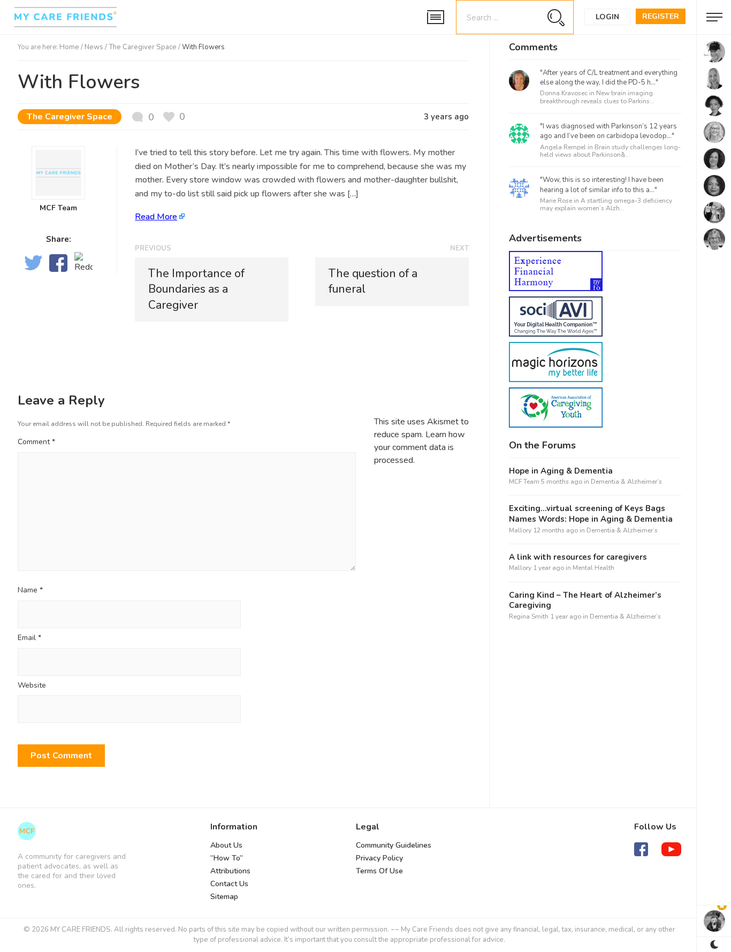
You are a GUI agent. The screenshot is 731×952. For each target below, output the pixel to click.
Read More (156, 217)
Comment (36, 442)
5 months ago (561, 481)
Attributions (230, 871)
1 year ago (548, 567)
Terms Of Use (379, 871)
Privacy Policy (379, 858)
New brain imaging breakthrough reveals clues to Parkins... (597, 97)
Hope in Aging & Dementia (561, 471)
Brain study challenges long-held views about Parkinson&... (610, 151)
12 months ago (555, 530)
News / (97, 47)
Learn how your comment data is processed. (419, 447)
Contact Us (229, 884)
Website (32, 685)
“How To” (226, 858)
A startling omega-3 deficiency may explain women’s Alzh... (606, 204)
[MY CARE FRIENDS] (27, 831)
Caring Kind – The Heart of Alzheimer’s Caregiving (585, 600)
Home (69, 47)
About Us (226, 845)
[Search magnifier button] (556, 17)
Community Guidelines (393, 845)
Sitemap (224, 897)
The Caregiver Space (143, 47)
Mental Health (593, 567)
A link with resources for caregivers (578, 557)
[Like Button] (174, 117)
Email (29, 638)
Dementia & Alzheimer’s (626, 481)
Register (660, 16)
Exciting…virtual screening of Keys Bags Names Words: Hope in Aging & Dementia (591, 514)
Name (30, 590)
